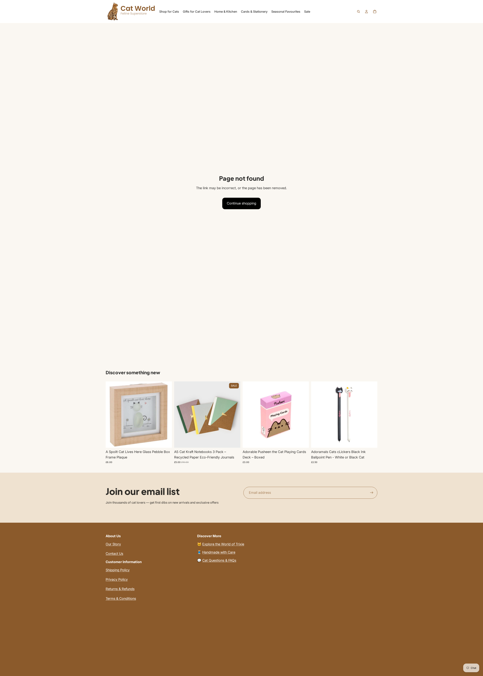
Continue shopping (241, 203)
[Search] (358, 11)
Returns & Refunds (120, 589)
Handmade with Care (218, 552)
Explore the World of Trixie (223, 544)
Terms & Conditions (121, 598)
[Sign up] (372, 493)
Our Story (113, 544)
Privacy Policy (117, 579)
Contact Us (114, 554)
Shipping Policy (118, 570)
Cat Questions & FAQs (219, 560)
